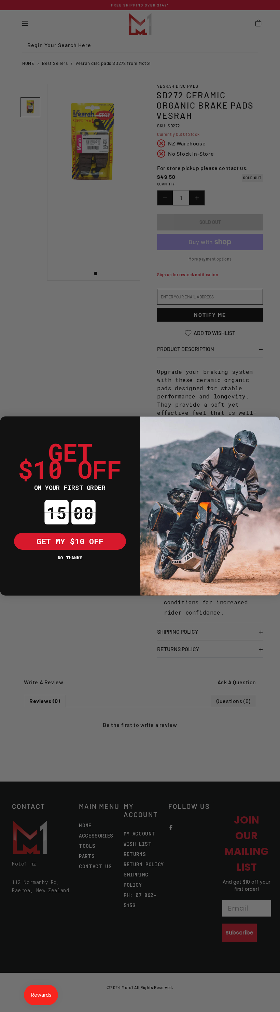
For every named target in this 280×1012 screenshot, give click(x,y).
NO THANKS (70, 557)
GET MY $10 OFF (70, 541)
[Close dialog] (8, 425)
